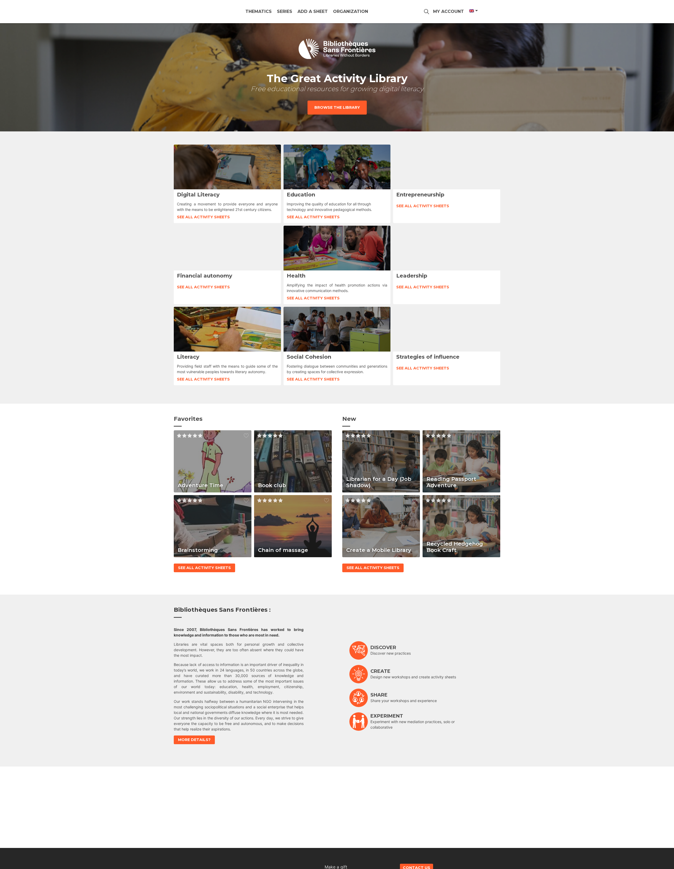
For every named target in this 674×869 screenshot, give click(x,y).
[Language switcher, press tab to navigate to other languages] (473, 11)
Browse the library (337, 107)
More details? (194, 739)
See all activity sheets (203, 217)
